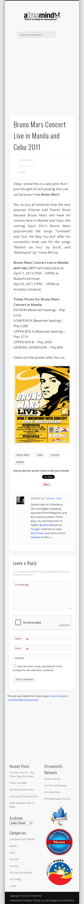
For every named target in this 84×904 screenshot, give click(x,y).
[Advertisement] (42, 83)
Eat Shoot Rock (52, 792)
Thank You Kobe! (18, 783)
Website (19, 658)
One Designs (51, 900)
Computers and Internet (22, 839)
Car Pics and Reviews (55, 785)
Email (22, 649)
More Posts (37, 533)
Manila (20, 462)
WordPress (68, 900)
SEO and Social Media (21, 872)
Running (14, 866)
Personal (14, 859)
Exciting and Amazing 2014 (24, 796)
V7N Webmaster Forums (57, 799)
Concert (55, 454)
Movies (13, 846)
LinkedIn (45, 44)
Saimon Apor (26, 160)
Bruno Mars (23, 454)
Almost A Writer (52, 779)
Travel (13, 886)
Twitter (37, 44)
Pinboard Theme (31, 900)
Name (22, 639)
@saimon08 (46, 525)
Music (22, 172)
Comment (22, 585)
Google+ (36, 529)
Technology (15, 879)
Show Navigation (65, 35)
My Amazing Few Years (22, 789)
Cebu (40, 454)
